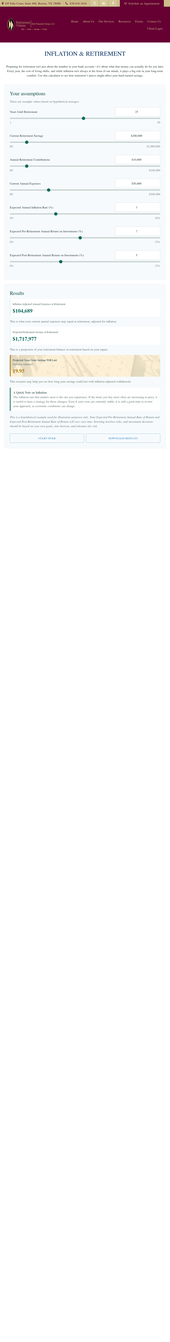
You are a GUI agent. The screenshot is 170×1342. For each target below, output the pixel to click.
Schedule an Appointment (144, 3)
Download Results (123, 438)
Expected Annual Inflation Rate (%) (31, 207)
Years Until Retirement (23, 112)
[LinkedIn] (103, 3)
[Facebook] (113, 3)
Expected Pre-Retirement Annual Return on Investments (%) (46, 231)
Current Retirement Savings (26, 136)
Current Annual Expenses (25, 183)
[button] (75, 21)
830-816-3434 (78, 3)
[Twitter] (94, 3)
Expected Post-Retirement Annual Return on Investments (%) (47, 255)
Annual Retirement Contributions (30, 159)
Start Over (47, 438)
